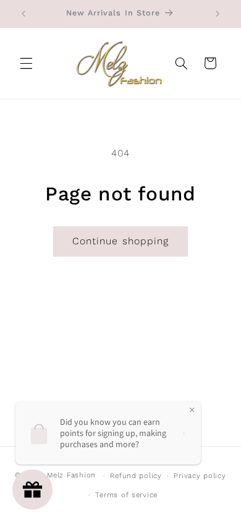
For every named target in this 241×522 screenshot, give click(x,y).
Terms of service (126, 494)
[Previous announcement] (23, 13)
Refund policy (136, 475)
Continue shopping (120, 241)
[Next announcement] (217, 13)
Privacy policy (200, 475)
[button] (26, 63)
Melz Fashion (71, 475)
